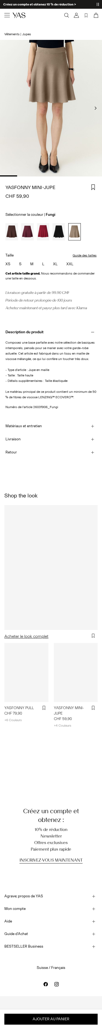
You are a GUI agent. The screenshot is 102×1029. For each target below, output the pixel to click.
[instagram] (56, 984)
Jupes (26, 34)
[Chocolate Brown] (11, 231)
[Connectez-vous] (76, 15)
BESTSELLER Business (23, 946)
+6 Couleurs (13, 720)
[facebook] (45, 984)
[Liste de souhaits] (86, 15)
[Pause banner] (97, 4)
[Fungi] (74, 231)
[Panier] (95, 15)
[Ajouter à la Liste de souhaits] (93, 187)
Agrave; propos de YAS (23, 896)
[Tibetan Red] (43, 231)
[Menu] (7, 15)
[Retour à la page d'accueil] (19, 15)
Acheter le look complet (26, 636)
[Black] (58, 231)
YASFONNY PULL (19, 708)
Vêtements (12, 34)
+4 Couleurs (62, 725)
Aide (8, 921)
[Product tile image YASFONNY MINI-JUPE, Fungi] (76, 672)
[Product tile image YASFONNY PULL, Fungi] (26, 672)
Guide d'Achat (16, 933)
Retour (11, 452)
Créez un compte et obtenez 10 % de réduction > (39, 4)
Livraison (13, 439)
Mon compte (15, 908)
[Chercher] (66, 15)
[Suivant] (95, 108)
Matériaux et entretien (23, 426)
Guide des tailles (85, 255)
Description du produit (24, 332)
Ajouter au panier (51, 1019)
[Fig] (27, 231)
